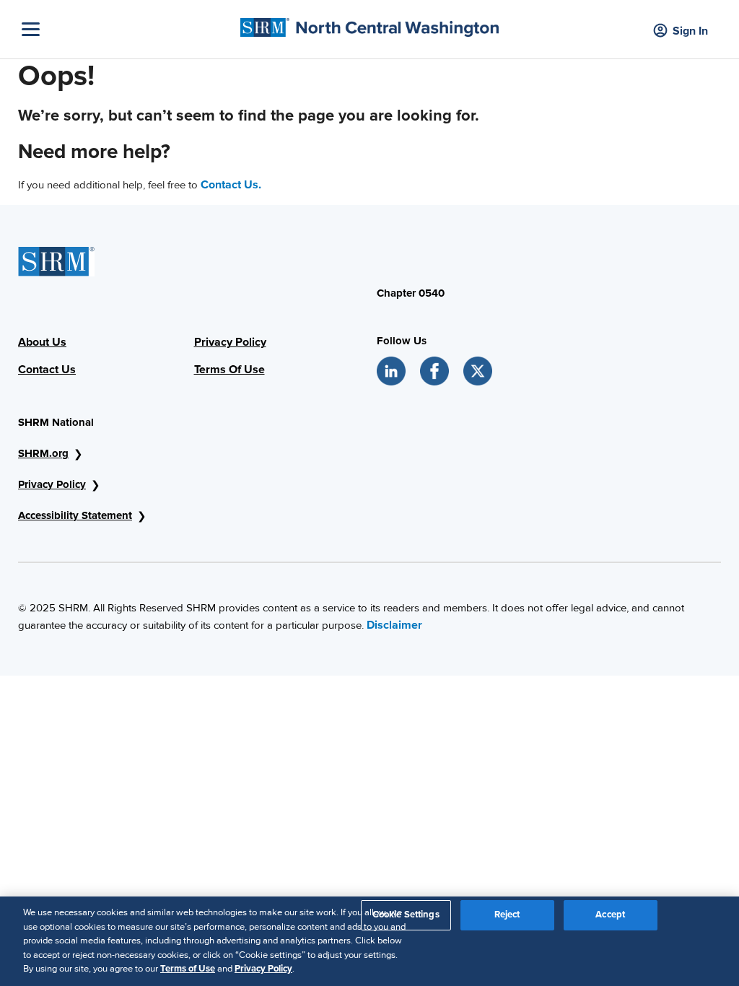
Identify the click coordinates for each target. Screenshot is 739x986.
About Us (42, 342)
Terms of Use (187, 968)
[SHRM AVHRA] (369, 23)
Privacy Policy (230, 342)
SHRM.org (43, 453)
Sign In (690, 31)
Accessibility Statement (75, 515)
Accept (610, 914)
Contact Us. (231, 185)
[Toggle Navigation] (127, 29)
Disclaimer (394, 625)
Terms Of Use (229, 369)
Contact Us (47, 369)
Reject (507, 914)
